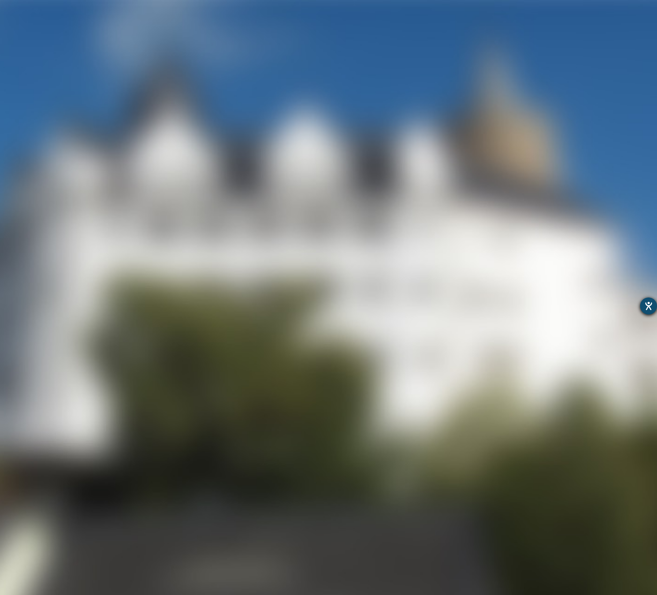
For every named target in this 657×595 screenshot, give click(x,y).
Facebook (325, 288)
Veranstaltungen (367, 14)
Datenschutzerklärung (316, 458)
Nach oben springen (375, 288)
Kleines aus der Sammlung (27, 492)
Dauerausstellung (17, 473)
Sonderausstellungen (21, 479)
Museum (270, 14)
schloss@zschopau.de (276, 353)
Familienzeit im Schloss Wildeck (32, 486)
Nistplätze (10, 519)
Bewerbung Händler (20, 558)
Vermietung (11, 512)
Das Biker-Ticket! (17, 571)
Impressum (351, 458)
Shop (463, 14)
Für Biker (425, 14)
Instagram (285, 288)
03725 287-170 (265, 336)
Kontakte (9, 539)
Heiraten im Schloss (20, 505)
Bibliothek (10, 525)
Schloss (311, 14)
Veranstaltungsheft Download (30, 552)
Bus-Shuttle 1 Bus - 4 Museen (29, 585)
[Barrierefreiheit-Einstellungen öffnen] (648, 306)
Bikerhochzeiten (16, 578)
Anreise (7, 532)
